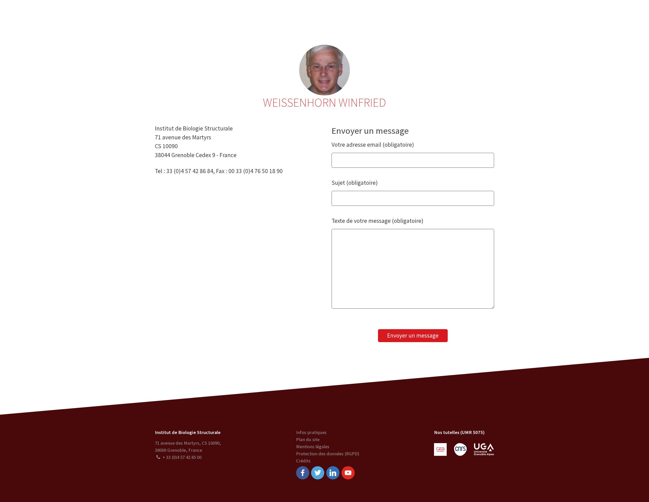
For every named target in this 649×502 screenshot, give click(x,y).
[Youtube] (348, 472)
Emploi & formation (373, 15)
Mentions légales (312, 446)
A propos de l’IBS (203, 15)
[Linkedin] (332, 472)
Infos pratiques (311, 432)
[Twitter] (317, 472)
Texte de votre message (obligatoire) (377, 220)
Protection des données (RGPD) (327, 454)
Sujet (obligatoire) (355, 182)
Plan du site (307, 439)
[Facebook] (302, 472)
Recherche (241, 15)
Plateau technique (281, 15)
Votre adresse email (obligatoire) (373, 144)
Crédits (303, 461)
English (611, 15)
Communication (326, 15)
